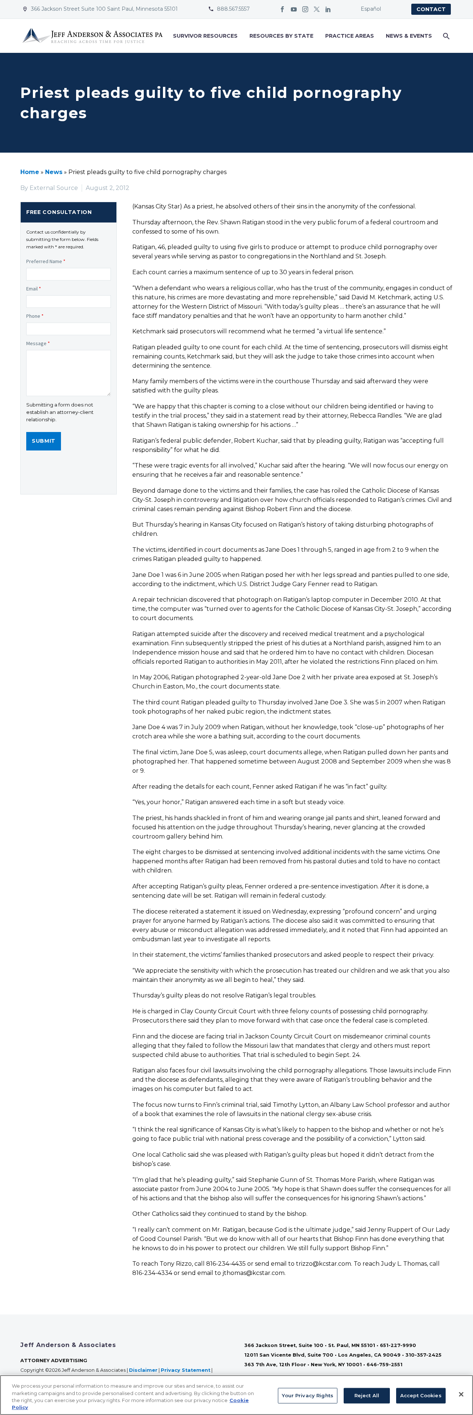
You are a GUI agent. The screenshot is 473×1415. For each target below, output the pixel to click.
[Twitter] (317, 9)
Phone (35, 316)
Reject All (366, 1395)
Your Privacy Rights (307, 1395)
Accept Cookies (421, 1395)
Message (38, 343)
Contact (431, 9)
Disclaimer (143, 1370)
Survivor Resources (205, 36)
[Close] (461, 1394)
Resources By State (281, 36)
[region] (236, 1395)
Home (29, 172)
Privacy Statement (185, 1370)
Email (33, 288)
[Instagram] (305, 9)
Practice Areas (349, 36)
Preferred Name (45, 261)
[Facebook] (282, 9)
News (53, 172)
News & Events (409, 36)
